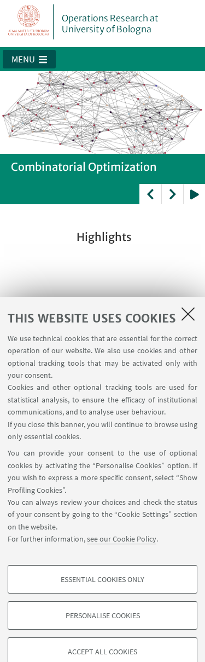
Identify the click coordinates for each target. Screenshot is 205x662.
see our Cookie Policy (121, 539)
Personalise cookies (103, 615)
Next (172, 194)
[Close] (188, 314)
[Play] (194, 194)
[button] (29, 59)
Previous (150, 194)
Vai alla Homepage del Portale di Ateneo (29, 21)
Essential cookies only (102, 579)
